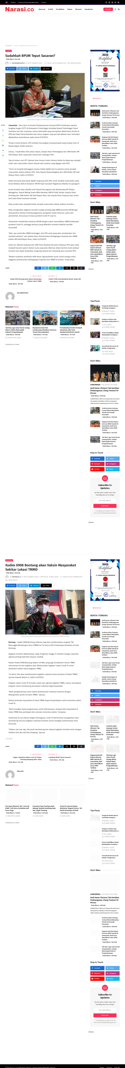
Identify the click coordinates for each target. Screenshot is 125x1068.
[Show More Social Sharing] (54, 69)
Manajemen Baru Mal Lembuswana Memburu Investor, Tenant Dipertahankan (45, 331)
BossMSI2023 (18, 63)
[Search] (119, 9)
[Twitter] (3, 135)
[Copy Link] (3, 155)
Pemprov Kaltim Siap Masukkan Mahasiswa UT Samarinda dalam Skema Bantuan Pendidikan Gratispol (110, 320)
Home (16, 45)
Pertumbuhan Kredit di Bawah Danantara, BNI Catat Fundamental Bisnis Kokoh (71, 331)
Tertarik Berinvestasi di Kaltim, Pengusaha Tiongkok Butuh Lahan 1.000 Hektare (110, 347)
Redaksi (13, 2)
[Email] (3, 145)
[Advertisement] (62, 29)
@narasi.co (97, 98)
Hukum (69, 9)
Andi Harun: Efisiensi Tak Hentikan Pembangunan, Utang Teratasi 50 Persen (111, 114)
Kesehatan (89, 9)
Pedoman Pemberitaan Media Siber (28, 2)
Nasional (42, 9)
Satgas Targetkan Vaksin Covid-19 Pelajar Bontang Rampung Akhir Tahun (25, 759)
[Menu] (7, 2)
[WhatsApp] (3, 140)
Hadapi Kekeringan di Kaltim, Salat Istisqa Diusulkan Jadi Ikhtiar (109, 171)
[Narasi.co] (19, 9)
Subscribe (108, 9)
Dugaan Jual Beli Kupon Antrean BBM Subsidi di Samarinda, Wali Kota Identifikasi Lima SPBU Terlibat (110, 142)
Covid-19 (9, 738)
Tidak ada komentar (56, 63)
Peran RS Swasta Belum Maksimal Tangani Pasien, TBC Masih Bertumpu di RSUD (71, 809)
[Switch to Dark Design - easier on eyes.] (115, 9)
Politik (50, 9)
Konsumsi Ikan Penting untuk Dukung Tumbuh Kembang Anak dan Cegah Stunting (44, 809)
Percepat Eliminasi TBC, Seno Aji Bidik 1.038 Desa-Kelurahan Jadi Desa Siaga (17, 809)
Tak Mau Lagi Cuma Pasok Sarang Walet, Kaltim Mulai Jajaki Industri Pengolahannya (17, 331)
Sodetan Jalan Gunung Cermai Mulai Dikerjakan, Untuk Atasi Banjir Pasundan (110, 127)
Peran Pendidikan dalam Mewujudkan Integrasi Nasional (110, 334)
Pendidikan (60, 9)
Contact (43, 2)
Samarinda (95, 385)
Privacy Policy (105, 513)
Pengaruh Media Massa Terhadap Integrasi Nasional (110, 307)
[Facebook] (3, 130)
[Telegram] (3, 150)
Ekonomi (78, 9)
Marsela (16, 577)
